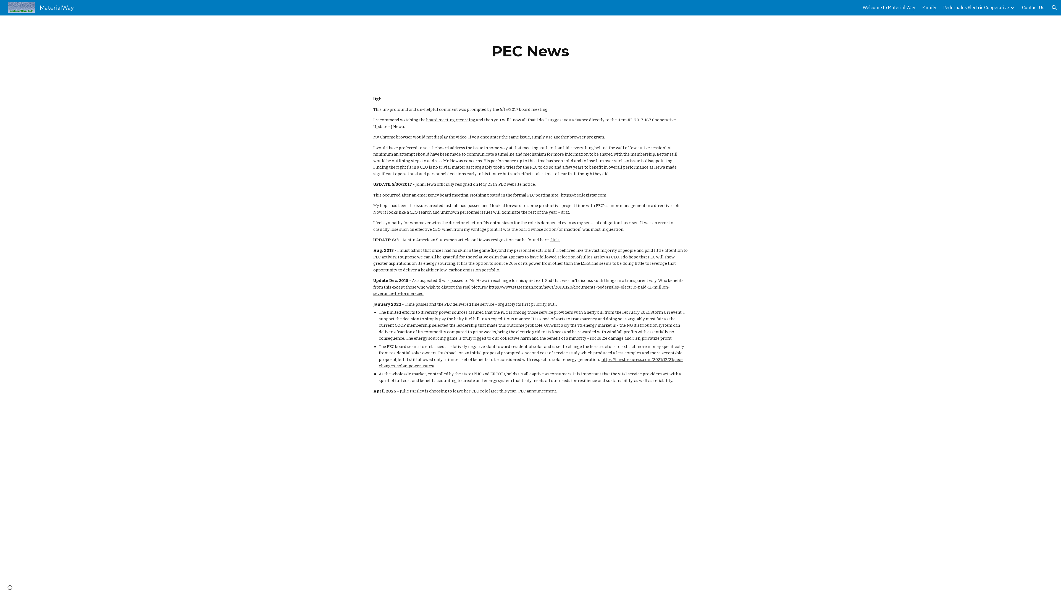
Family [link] (929, 7)
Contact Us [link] (1033, 7)
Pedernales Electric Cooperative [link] (976, 7)
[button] (1054, 7)
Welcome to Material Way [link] (889, 7)
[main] (530, 51)
